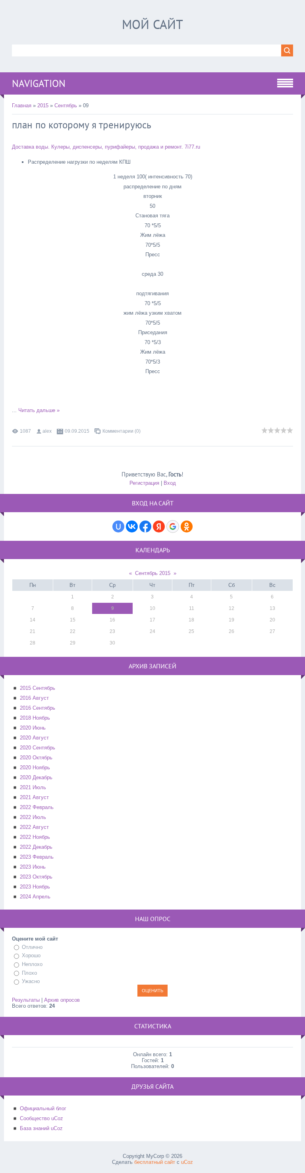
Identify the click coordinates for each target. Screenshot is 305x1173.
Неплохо (32, 964)
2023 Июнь (33, 867)
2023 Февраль (37, 857)
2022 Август (34, 827)
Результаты (26, 1000)
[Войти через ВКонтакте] (132, 526)
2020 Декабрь (36, 777)
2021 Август (34, 797)
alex (47, 431)
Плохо (29, 973)
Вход (170, 483)
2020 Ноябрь (35, 767)
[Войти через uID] (118, 526)
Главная (21, 105)
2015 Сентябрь (37, 688)
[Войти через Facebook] (145, 526)
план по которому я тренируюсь (81, 124)
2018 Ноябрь (35, 718)
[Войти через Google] (172, 526)
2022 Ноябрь (35, 837)
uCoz (187, 1162)
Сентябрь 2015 (152, 573)
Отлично (32, 947)
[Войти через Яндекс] (159, 526)
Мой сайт (152, 24)
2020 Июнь (33, 728)
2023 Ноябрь (35, 887)
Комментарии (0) (121, 431)
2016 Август (34, 698)
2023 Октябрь (36, 877)
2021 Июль (33, 787)
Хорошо (31, 956)
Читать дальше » (39, 410)
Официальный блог (43, 1108)
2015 (42, 105)
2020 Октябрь (36, 758)
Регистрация (144, 483)
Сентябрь (65, 105)
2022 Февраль (37, 807)
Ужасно (31, 981)
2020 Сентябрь (37, 748)
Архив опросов (62, 1000)
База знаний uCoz (41, 1128)
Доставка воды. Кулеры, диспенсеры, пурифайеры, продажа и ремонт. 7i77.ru (106, 147)
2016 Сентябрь (37, 708)
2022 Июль (33, 817)
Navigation (39, 83)
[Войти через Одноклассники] (187, 526)
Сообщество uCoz (41, 1118)
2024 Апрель (35, 897)
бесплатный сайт (154, 1162)
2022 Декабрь (36, 847)
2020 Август (34, 738)
